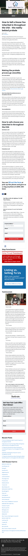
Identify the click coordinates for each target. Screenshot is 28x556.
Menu (13, 16)
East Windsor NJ (5, 466)
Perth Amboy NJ (5, 499)
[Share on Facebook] (3, 194)
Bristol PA (4, 524)
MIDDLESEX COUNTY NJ (7, 489)
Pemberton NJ (5, 512)
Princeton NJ (5, 481)
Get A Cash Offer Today (10, 12)
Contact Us (21, 12)
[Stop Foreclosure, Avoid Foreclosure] (12, 257)
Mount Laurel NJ (5, 508)
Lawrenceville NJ (6, 476)
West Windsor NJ (5, 487)
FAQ (23, 540)
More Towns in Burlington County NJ (10, 516)
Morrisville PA (5, 526)
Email (6, 233)
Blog (20, 541)
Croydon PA (4, 522)
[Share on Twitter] (5, 194)
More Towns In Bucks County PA (9, 528)
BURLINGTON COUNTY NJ (8, 503)
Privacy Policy (15, 541)
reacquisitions (5, 34)
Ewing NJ (4, 468)
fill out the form (14, 182)
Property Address (9, 223)
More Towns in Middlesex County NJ (10, 501)
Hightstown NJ (5, 472)
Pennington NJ (5, 478)
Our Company (4, 541)
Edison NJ (4, 493)
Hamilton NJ (5, 470)
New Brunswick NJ (6, 497)
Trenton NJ (4, 485)
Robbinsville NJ (5, 483)
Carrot (19, 554)
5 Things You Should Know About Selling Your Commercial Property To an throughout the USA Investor (13, 449)
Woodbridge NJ (5, 491)
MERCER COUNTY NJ (6, 464)
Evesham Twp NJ (6, 505)
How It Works (19, 540)
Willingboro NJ (5, 510)
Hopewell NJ (5, 474)
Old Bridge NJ (5, 495)
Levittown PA (5, 520)
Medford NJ (4, 514)
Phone (6, 228)
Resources (9, 541)
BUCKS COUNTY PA (6, 518)
